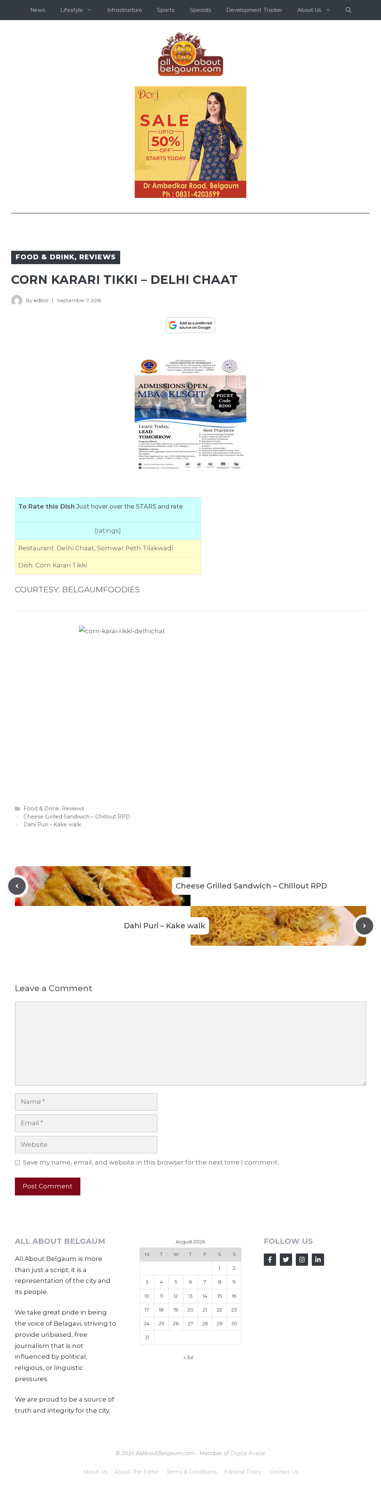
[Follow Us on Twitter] (286, 1259)
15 (220, 1296)
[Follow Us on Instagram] (302, 1259)
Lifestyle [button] (71, 9)
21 (205, 1310)
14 (205, 1296)
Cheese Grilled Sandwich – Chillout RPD (76, 816)
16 (234, 1296)
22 (219, 1310)
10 (146, 1296)
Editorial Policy (243, 1472)
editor (40, 300)
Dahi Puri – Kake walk (52, 824)
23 (234, 1310)
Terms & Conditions (191, 1472)
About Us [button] (309, 9)
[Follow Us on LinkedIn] (318, 1259)
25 (161, 1323)
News (37, 9)
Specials (200, 9)
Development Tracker (254, 9)
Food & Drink (45, 257)
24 (147, 1323)
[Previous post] (17, 886)
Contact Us (283, 1472)
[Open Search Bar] (348, 10)
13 (190, 1296)
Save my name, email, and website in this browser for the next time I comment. (151, 1162)
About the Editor (137, 1472)
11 (161, 1296)
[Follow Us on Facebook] (270, 1259)
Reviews (97, 257)
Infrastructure (124, 9)
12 (176, 1296)
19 (176, 1310)
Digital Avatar (247, 1453)
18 (161, 1310)
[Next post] (364, 926)
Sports (166, 9)
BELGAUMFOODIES (101, 589)
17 (147, 1310)
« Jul (188, 1357)
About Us (95, 1472)
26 (176, 1323)
